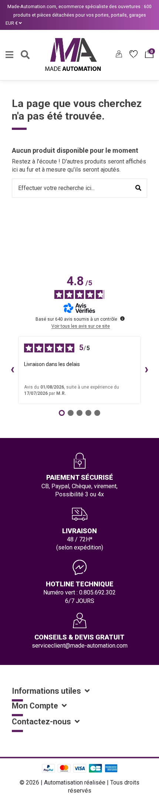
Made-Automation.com (31, 6)
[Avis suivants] (147, 370)
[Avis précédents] (12, 370)
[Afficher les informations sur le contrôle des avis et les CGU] (122, 318)
